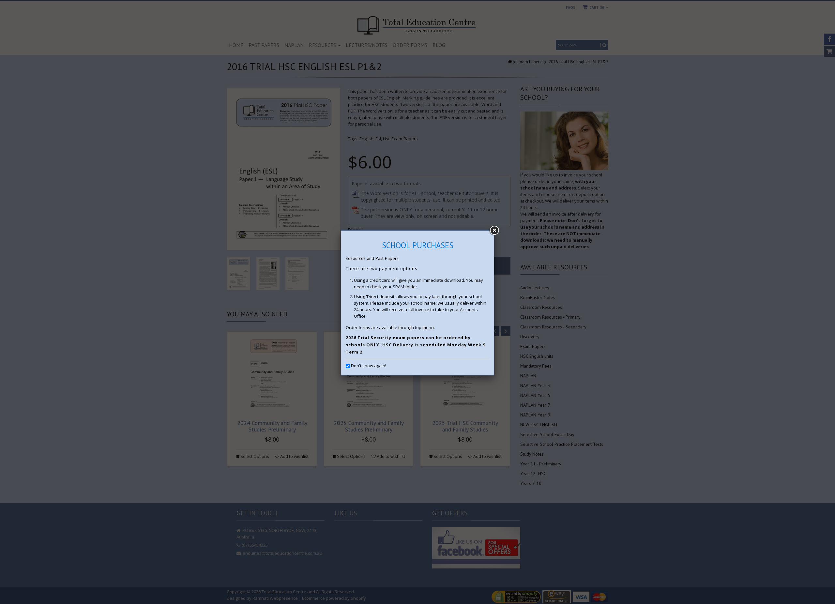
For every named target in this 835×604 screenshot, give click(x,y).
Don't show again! (368, 366)
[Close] (494, 230)
